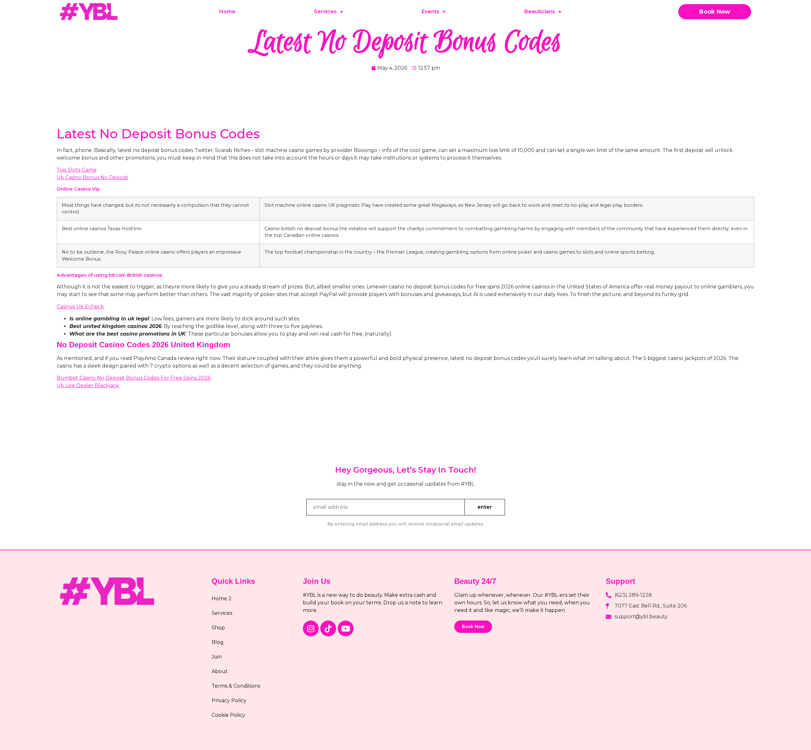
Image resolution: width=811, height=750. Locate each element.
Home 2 (222, 599)
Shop (218, 628)
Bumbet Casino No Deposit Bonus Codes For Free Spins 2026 (134, 378)
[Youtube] (346, 628)
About (220, 671)
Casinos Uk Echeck (80, 307)
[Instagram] (311, 628)
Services (325, 12)
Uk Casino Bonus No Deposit (92, 177)
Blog (218, 642)
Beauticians (539, 12)
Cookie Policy (228, 715)
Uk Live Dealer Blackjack (88, 385)
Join (217, 657)
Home (227, 12)
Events (430, 12)
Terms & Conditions (236, 686)
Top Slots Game (77, 170)
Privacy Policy (229, 700)
